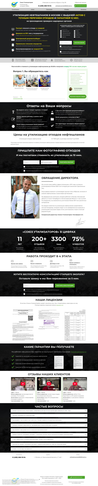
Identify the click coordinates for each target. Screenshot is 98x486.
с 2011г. (27, 6)
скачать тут (59, 305)
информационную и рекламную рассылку (69, 53)
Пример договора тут (33, 128)
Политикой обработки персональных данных (50, 166)
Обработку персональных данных (75, 49)
